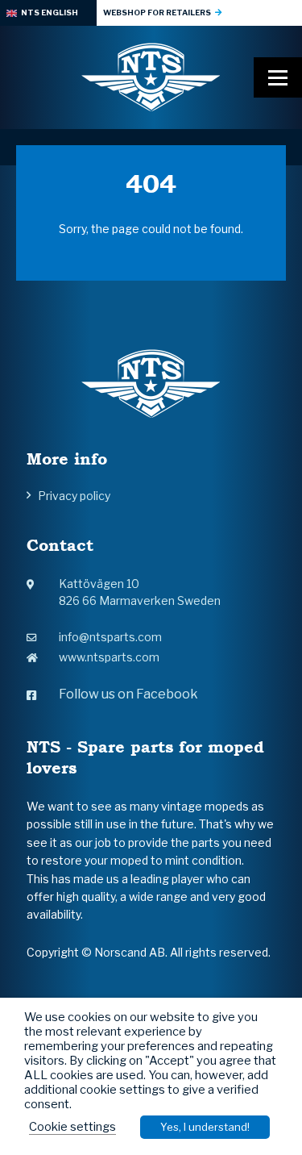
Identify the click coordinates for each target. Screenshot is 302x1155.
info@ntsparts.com (110, 637)
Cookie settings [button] (72, 1127)
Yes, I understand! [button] (205, 1126)
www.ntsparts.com (109, 657)
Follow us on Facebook (128, 694)
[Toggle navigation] (278, 77)
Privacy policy (74, 495)
